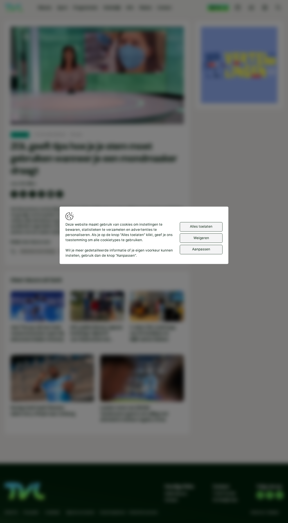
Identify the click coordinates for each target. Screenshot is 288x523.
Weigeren (201, 238)
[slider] (97, 109)
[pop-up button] (168, 116)
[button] (98, 76)
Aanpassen (201, 249)
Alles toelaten (201, 226)
